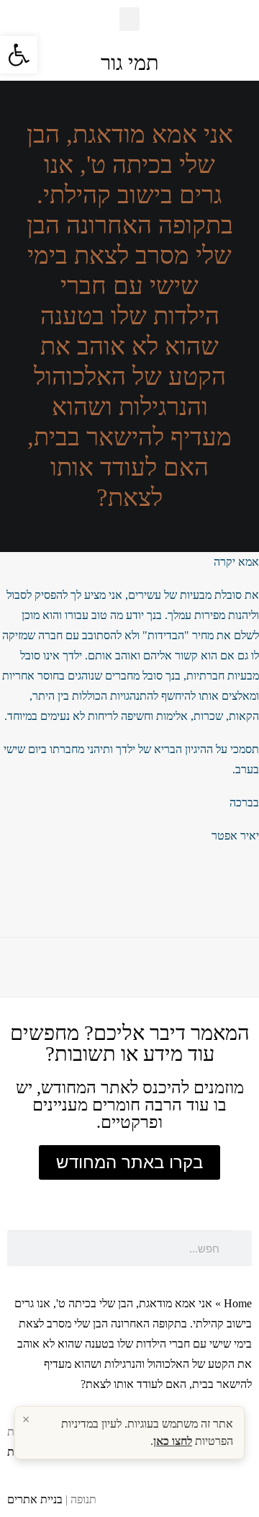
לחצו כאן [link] (172, 1441)
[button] (129, 19)
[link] (18, 55)
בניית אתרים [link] (35, 1499)
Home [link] (238, 1303)
